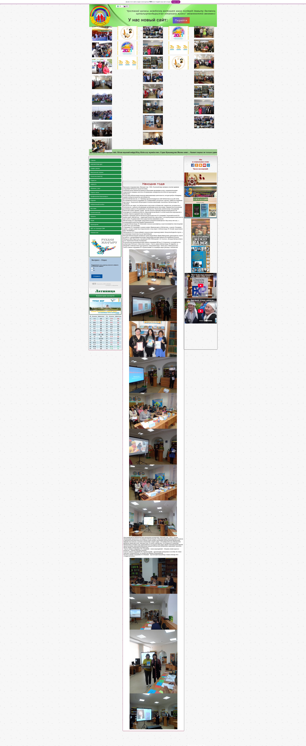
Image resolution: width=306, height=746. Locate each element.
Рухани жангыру (95, 212)
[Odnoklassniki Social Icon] (196, 165)
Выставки (93, 208)
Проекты (93, 216)
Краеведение (94, 224)
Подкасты (93, 180)
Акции (92, 220)
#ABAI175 (93, 184)
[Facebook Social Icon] (192, 165)
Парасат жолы (95, 192)
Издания (93, 200)
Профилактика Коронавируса (99, 196)
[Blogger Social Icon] (200, 165)
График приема (95, 168)
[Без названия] (208, 165)
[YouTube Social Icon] (204, 165)
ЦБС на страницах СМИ (98, 228)
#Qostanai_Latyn (95, 188)
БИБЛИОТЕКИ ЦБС (96, 164)
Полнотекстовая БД (96, 176)
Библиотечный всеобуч (97, 204)
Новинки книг (94, 232)
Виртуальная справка (97, 172)
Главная (93, 160)
